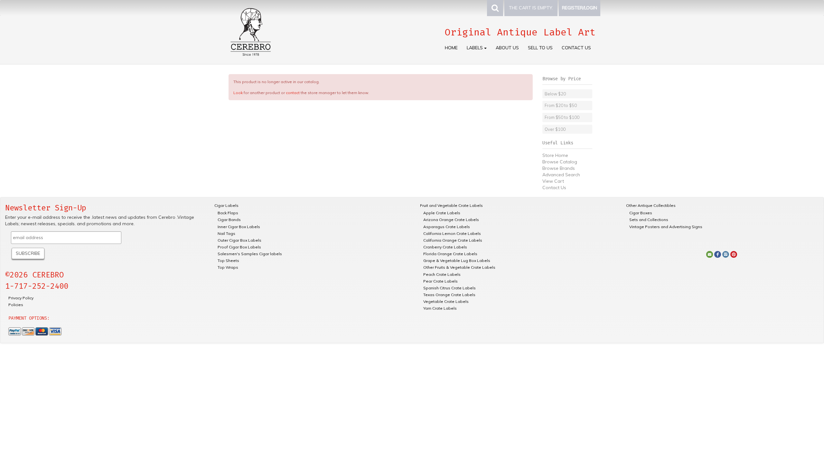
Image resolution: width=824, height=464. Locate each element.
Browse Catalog (559, 162)
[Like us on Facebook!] (717, 254)
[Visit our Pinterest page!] (733, 254)
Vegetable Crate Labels (446, 301)
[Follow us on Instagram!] (725, 254)
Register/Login (579, 8)
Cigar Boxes (640, 212)
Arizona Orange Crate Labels (451, 219)
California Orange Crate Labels (452, 240)
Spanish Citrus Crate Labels (449, 287)
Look (238, 92)
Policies (15, 304)
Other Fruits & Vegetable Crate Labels (459, 267)
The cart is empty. (531, 8)
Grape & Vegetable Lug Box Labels (456, 260)
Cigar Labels (226, 205)
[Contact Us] (709, 254)
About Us (507, 48)
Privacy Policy (20, 297)
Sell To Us (540, 48)
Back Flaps (228, 212)
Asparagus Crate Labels (446, 226)
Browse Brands (558, 168)
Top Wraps (228, 267)
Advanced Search (561, 175)
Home (451, 48)
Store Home (555, 155)
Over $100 (555, 129)
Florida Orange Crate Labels (450, 253)
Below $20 (555, 93)
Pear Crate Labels (440, 281)
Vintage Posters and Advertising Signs (665, 226)
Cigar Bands (229, 219)
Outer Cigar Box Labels (239, 240)
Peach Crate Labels (442, 274)
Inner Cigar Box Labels (239, 226)
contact (293, 92)
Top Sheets (228, 260)
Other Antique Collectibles (651, 205)
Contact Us (576, 48)
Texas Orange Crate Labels (449, 294)
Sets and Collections (648, 219)
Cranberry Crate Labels (445, 247)
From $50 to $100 (562, 117)
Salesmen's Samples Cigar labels (250, 253)
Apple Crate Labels (441, 212)
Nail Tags (226, 233)
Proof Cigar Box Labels (239, 247)
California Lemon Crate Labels (452, 233)
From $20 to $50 (561, 105)
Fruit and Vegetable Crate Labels (451, 205)
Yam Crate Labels (440, 308)
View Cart (553, 181)
